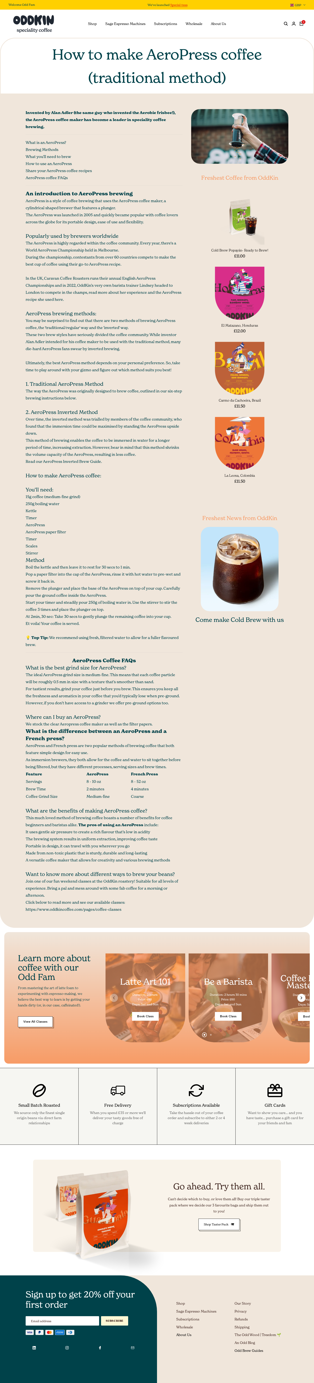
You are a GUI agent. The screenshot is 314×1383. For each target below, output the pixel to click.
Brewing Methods (42, 149)
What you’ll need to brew (48, 156)
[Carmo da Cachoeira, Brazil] (239, 368)
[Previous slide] (114, 998)
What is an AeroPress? (46, 142)
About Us (183, 1335)
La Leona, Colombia (239, 475)
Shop (180, 1303)
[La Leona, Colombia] (239, 443)
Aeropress (69, 724)
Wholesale (184, 1327)
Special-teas (168, 5)
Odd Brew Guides (249, 1350)
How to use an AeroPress (49, 163)
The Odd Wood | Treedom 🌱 (258, 1335)
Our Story (243, 1303)
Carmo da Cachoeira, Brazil (240, 400)
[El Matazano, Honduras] (239, 293)
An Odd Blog (245, 1343)
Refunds (241, 1319)
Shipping (242, 1327)
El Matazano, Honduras (239, 325)
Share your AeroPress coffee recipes (59, 170)
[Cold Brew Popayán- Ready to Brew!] (239, 219)
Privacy (241, 1311)
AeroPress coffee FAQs (47, 177)
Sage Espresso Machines (196, 1311)
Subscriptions (187, 1319)
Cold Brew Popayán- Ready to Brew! (239, 250)
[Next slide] (301, 998)
